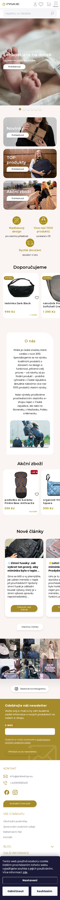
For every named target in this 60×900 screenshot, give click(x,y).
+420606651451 (19, 783)
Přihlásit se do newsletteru (22, 751)
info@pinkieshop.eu (21, 776)
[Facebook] (6, 792)
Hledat (52, 13)
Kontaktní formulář (20, 803)
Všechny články (30, 626)
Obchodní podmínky (15, 821)
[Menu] (56, 4)
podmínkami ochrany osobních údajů (27, 741)
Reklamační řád (12, 832)
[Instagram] (15, 792)
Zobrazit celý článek (24, 608)
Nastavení (30, 880)
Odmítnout (16, 891)
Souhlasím (44, 891)
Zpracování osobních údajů (19, 826)
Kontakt (7, 837)
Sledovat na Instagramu (33, 688)
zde (25, 872)
